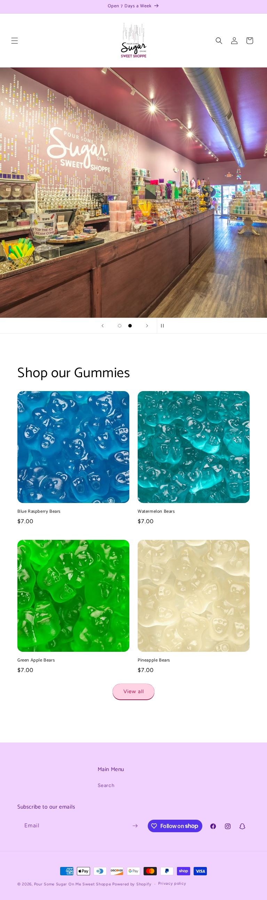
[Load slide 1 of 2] (119, 326)
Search (106, 785)
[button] (14, 40)
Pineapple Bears (154, 661)
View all (133, 691)
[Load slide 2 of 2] (130, 326)
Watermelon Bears (156, 512)
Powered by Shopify (132, 884)
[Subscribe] (135, 826)
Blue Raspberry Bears (38, 512)
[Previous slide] (102, 325)
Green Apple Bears (36, 661)
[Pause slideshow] (164, 325)
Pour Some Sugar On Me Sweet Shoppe (72, 884)
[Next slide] (147, 325)
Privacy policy (172, 883)
